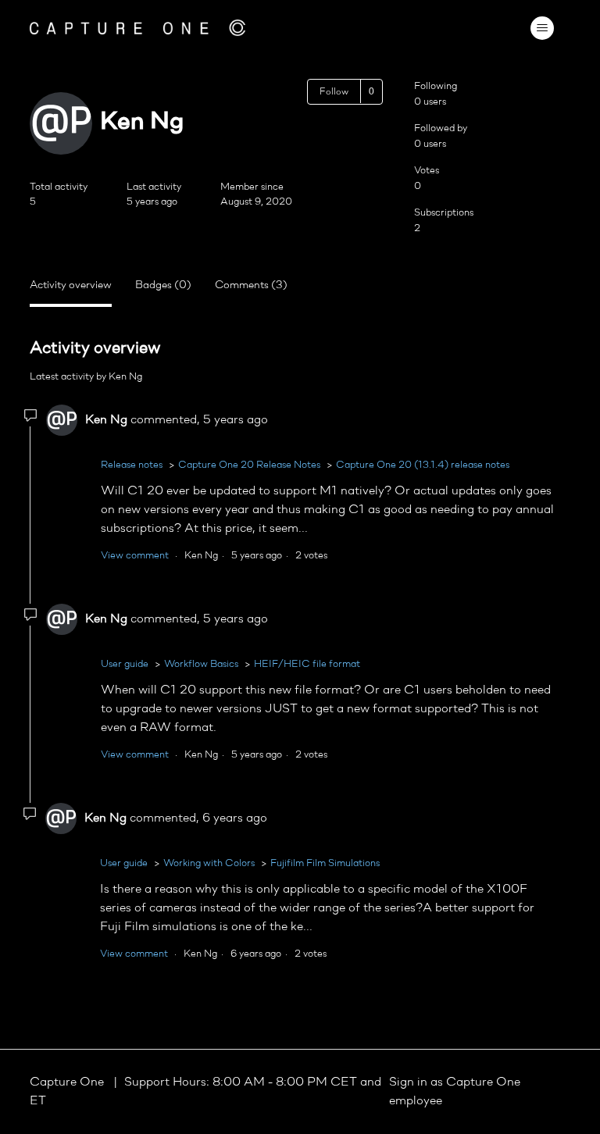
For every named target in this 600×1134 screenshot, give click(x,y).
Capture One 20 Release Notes (249, 465)
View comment (135, 556)
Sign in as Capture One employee (454, 1091)
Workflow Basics (201, 664)
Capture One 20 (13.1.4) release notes (422, 465)
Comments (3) (251, 285)
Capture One (68, 1082)
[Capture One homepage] (137, 27)
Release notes (131, 465)
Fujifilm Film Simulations (325, 863)
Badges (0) (163, 285)
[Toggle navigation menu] (542, 28)
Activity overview (71, 285)
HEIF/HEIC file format (307, 664)
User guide (124, 664)
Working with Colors (209, 863)
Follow (334, 92)
